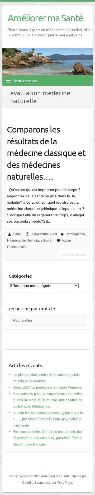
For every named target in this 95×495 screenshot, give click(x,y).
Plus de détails (73, 254)
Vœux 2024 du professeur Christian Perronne (47, 387)
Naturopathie (16, 240)
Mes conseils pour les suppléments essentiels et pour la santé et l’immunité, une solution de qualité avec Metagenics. (48, 400)
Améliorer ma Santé (45, 17)
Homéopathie (75, 234)
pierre (17, 234)
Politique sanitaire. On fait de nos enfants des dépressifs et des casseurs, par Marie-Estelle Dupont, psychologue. (48, 438)
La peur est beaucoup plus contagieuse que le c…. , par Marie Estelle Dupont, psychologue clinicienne (48, 419)
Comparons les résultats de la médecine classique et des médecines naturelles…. (46, 153)
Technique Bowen (40, 240)
